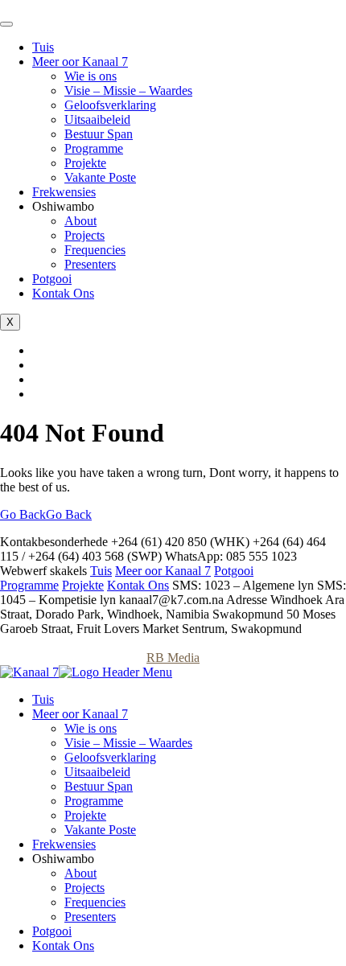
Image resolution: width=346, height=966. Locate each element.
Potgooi (52, 279)
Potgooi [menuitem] (52, 931)
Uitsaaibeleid (97, 119)
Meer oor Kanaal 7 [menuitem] (80, 714)
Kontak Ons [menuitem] (63, 945)
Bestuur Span (98, 134)
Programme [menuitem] (93, 801)
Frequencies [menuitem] (95, 902)
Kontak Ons (63, 293)
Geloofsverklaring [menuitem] (110, 757)
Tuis (43, 47)
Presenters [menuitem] (90, 916)
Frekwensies (64, 192)
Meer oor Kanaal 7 (80, 61)
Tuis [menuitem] (43, 699)
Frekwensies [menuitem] (64, 844)
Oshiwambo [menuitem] (63, 858)
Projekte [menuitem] (85, 815)
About (80, 221)
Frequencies (95, 250)
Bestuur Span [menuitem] (98, 786)
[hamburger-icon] (6, 24)
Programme (93, 148)
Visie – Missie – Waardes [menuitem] (128, 743)
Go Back (46, 514)
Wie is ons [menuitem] (90, 728)
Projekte (85, 163)
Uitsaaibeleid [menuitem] (97, 772)
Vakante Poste (100, 177)
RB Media (173, 657)
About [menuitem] (80, 873)
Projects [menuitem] (84, 887)
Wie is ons (90, 76)
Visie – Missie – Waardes (128, 90)
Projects (84, 235)
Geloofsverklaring (110, 105)
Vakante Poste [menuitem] (100, 830)
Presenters (90, 264)
